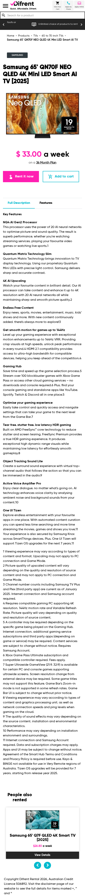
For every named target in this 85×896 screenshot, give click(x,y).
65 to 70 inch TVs (52, 35)
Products (23, 35)
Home (10, 35)
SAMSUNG (17, 55)
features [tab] (46, 203)
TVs (35, 35)
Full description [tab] (19, 203)
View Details (42, 855)
